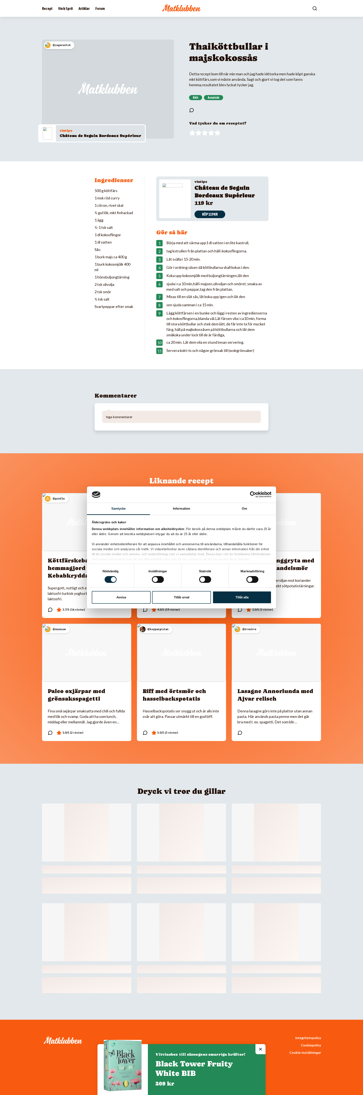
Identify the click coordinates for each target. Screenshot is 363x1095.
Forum (100, 8)
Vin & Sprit (65, 8)
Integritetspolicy (308, 1038)
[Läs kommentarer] (191, 110)
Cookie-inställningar (305, 1052)
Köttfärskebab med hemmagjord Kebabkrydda (77, 568)
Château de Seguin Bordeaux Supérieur (100, 135)
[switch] (158, 579)
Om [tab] (244, 508)
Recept (47, 8)
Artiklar (84, 8)
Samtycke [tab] (118, 508)
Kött (195, 97)
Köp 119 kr (210, 214)
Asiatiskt (213, 97)
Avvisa (121, 597)
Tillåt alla (242, 597)
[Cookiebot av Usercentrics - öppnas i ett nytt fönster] (253, 494)
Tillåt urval (181, 597)
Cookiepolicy (311, 1045)
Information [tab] (181, 508)
